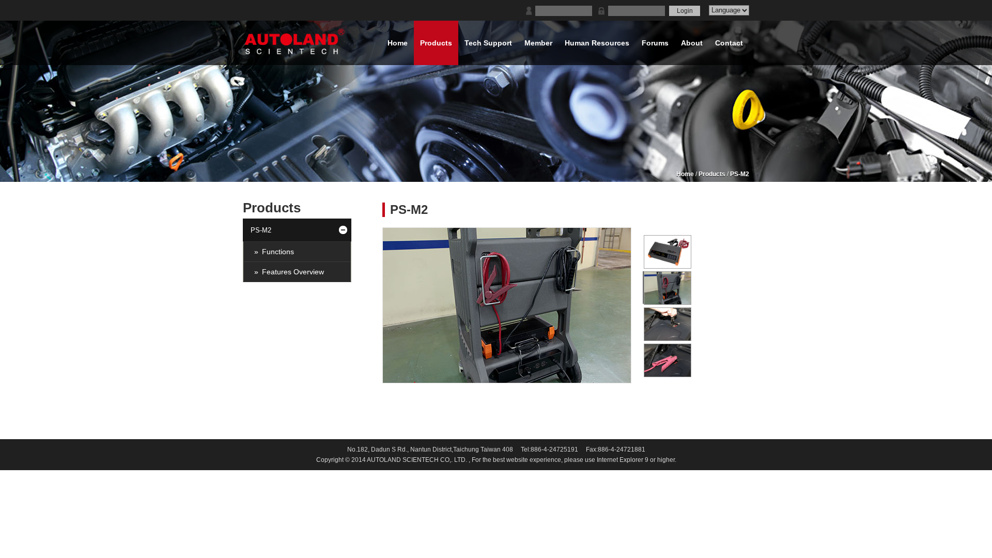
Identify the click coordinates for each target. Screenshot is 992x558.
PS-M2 (739, 174)
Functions (278, 251)
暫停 (636, 374)
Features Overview (293, 272)
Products (712, 174)
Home (685, 174)
